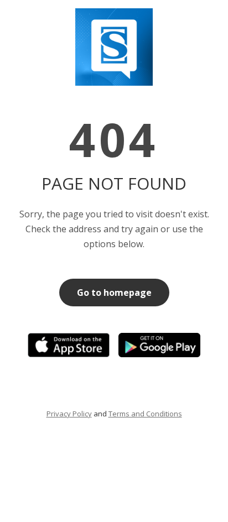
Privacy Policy (69, 414)
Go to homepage (114, 292)
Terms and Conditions (145, 414)
